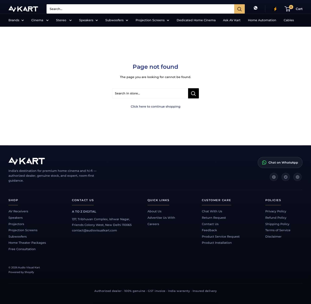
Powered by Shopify (21, 272)
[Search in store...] (193, 93)
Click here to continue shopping (155, 106)
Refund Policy (275, 218)
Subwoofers (114, 20)
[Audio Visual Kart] (57, 161)
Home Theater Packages (27, 243)
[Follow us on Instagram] (297, 177)
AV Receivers (18, 211)
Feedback (209, 230)
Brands (13, 20)
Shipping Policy (277, 224)
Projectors (16, 224)
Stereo (61, 20)
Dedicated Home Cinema (196, 20)
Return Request (214, 218)
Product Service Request (221, 236)
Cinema (37, 20)
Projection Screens (150, 20)
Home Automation (262, 20)
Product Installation (217, 243)
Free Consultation (22, 249)
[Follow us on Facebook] (274, 177)
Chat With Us (212, 211)
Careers (153, 224)
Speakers (86, 20)
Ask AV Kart (232, 20)
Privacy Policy (275, 211)
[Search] (239, 9)
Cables (289, 20)
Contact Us (210, 224)
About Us (154, 211)
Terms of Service (277, 230)
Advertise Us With (161, 218)
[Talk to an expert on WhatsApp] (255, 9)
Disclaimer (273, 236)
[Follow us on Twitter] (286, 177)
